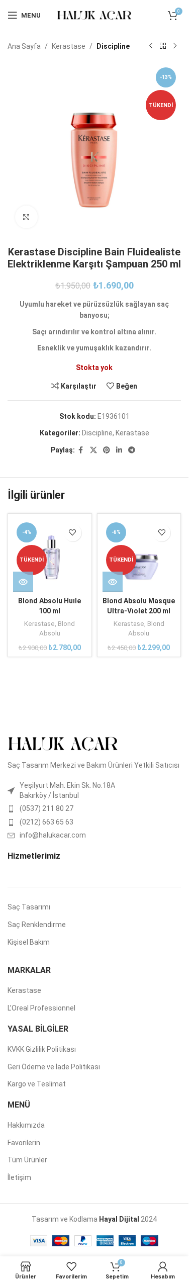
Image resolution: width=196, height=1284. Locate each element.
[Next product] (175, 46)
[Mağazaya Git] (163, 46)
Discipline (113, 46)
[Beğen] (72, 1047)
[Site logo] (94, 15)
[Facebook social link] (81, 450)
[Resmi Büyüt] (26, 217)
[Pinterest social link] (106, 450)
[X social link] (93, 450)
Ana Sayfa (24, 46)
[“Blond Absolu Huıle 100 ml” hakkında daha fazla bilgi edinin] (23, 1096)
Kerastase (68, 46)
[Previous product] (151, 46)
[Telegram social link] (131, 450)
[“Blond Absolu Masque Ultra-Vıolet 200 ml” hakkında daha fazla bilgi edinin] (113, 1096)
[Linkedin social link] (119, 450)
